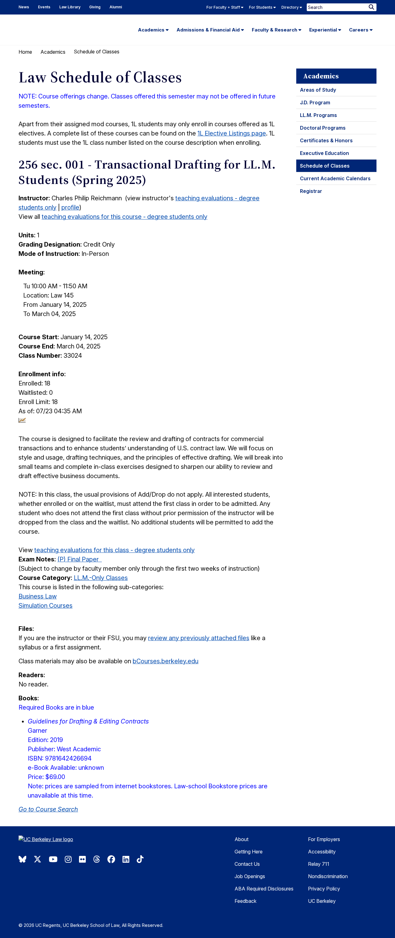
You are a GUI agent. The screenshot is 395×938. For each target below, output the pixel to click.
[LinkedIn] (126, 859)
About (241, 839)
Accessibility (322, 851)
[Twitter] (37, 859)
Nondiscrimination (328, 876)
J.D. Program (315, 102)
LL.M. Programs (318, 115)
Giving (95, 7)
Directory (290, 7)
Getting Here (249, 851)
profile (70, 207)
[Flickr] (82, 859)
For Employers (324, 839)
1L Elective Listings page (232, 133)
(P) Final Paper (79, 559)
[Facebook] (111, 859)
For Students (261, 7)
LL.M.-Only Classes (101, 578)
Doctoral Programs (323, 128)
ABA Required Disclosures (264, 889)
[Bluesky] (22, 859)
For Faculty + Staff (223, 7)
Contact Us (247, 864)
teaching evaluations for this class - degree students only (114, 550)
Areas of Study (318, 90)
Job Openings (250, 876)
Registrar (311, 191)
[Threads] (96, 859)
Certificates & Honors (326, 140)
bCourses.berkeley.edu (165, 661)
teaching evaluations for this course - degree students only (124, 216)
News (24, 7)
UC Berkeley (322, 901)
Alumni (116, 7)
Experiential (323, 30)
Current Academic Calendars (335, 178)
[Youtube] (53, 859)
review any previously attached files (198, 638)
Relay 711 (318, 864)
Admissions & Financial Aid (209, 30)
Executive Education (324, 153)
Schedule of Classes (325, 166)
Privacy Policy (324, 889)
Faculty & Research (275, 30)
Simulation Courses (46, 605)
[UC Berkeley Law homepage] (60, 842)
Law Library (70, 7)
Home (25, 52)
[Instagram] (68, 859)
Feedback (245, 901)
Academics (152, 30)
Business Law (38, 596)
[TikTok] (140, 859)
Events (44, 7)
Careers (359, 30)
